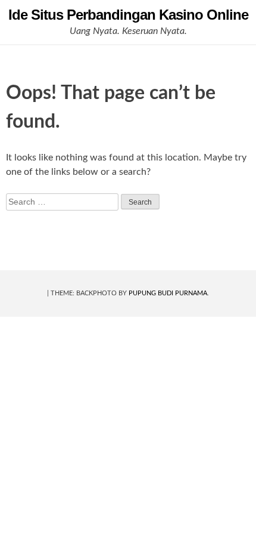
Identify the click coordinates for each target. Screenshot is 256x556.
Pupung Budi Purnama (168, 293)
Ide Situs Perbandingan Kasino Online (128, 15)
